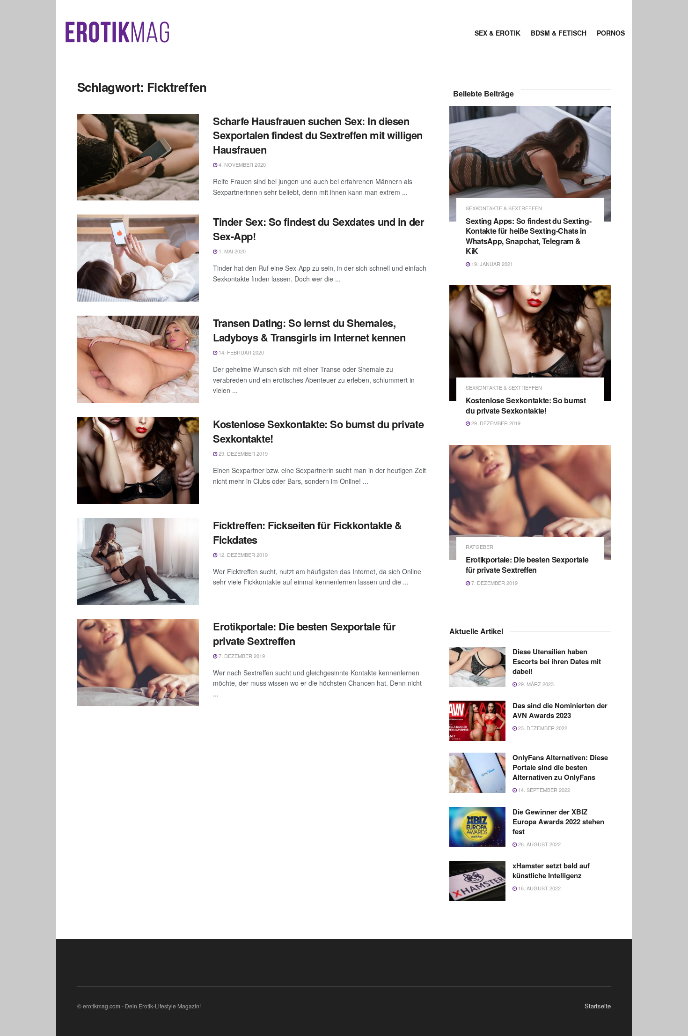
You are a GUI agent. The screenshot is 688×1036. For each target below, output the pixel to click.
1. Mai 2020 (231, 251)
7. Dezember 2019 (241, 655)
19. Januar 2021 (491, 263)
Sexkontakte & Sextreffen (504, 208)
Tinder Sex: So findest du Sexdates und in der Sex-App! (318, 229)
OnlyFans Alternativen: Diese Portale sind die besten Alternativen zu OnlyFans (560, 767)
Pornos (611, 32)
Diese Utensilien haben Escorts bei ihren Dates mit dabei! (556, 661)
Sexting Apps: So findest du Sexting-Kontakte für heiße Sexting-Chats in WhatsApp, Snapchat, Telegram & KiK (528, 236)
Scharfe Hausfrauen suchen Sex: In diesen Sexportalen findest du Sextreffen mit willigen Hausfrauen (318, 135)
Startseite (598, 1005)
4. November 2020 (241, 164)
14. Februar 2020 (240, 352)
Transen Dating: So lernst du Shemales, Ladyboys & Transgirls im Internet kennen (309, 330)
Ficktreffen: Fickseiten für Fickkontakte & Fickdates (307, 532)
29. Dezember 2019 (242, 453)
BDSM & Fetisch (558, 32)
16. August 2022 (539, 888)
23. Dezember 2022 (542, 728)
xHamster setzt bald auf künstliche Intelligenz (551, 870)
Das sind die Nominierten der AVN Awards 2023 (559, 710)
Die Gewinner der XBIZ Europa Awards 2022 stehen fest (558, 821)
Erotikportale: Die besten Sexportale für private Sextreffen (304, 633)
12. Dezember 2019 (242, 554)
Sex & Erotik (497, 32)
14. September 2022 (543, 789)
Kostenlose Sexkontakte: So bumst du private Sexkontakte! (318, 431)
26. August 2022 (539, 844)
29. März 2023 (535, 684)
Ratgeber (479, 546)
